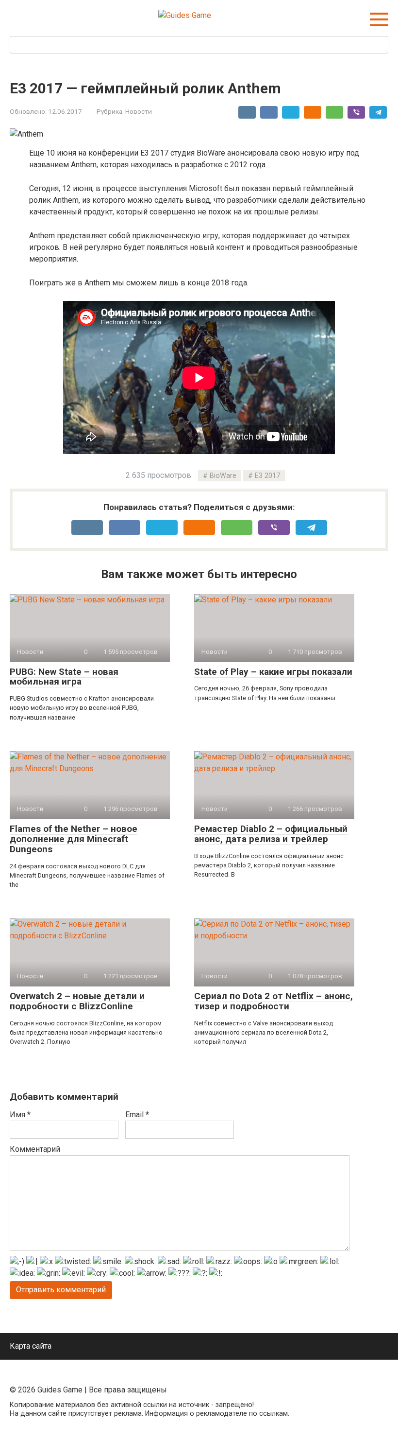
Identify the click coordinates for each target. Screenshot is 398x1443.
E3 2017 (267, 476)
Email (137, 1114)
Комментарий (35, 1149)
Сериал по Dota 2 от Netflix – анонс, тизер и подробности (273, 1001)
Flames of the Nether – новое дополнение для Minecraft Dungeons (73, 839)
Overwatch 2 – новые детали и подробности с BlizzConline (77, 1001)
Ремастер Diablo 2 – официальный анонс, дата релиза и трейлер (271, 834)
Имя (20, 1114)
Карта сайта (30, 1346)
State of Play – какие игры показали (273, 671)
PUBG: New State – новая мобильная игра (64, 676)
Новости (138, 111)
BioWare (223, 476)
